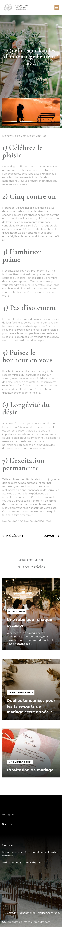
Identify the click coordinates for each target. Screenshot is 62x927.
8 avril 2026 (16, 611)
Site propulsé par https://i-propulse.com (26, 922)
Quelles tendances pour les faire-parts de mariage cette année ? (31, 706)
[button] (56, 7)
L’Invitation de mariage (30, 770)
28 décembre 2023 (20, 692)
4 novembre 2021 (19, 762)
